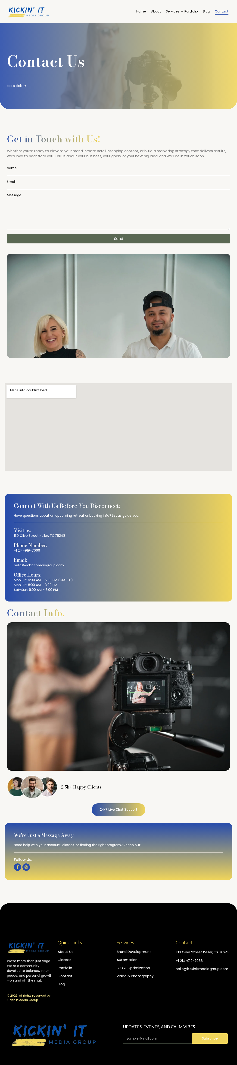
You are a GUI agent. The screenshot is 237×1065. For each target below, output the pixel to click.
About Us (65, 951)
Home (141, 11)
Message (14, 195)
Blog (206, 11)
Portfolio (191, 11)
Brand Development (134, 951)
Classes (64, 959)
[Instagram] (26, 867)
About (156, 11)
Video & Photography (135, 975)
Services (172, 11)
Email (11, 182)
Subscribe (210, 1038)
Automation (127, 959)
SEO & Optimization (133, 967)
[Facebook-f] (17, 867)
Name (12, 168)
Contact (221, 11)
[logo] (28, 12)
